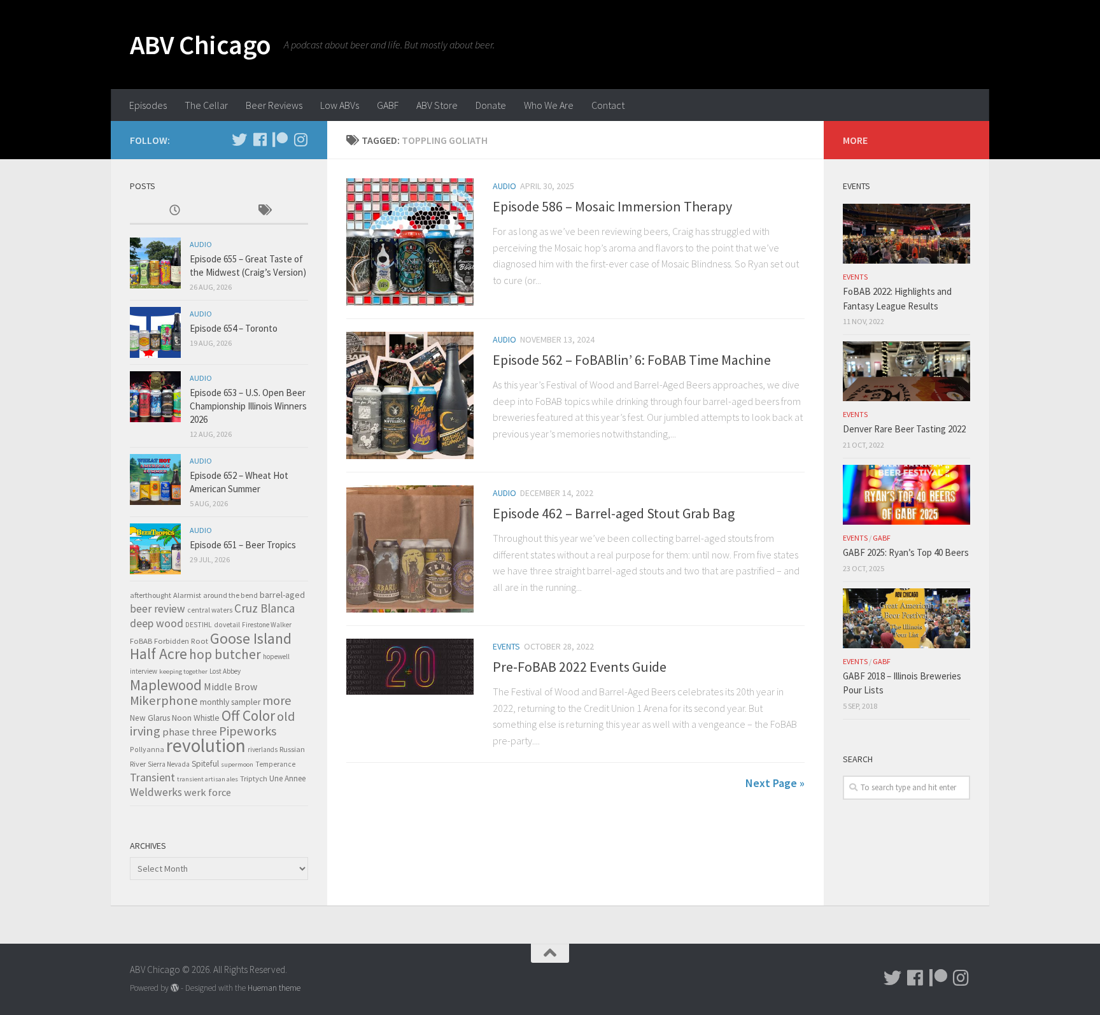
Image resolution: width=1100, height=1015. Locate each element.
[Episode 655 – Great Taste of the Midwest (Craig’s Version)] (155, 263)
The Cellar (206, 105)
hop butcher (225, 654)
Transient (152, 777)
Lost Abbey (225, 671)
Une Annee (287, 778)
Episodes (148, 105)
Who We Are (549, 105)
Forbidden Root (181, 640)
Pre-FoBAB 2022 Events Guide (579, 667)
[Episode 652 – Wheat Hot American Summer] (155, 479)
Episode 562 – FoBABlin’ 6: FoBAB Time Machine (632, 360)
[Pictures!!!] (300, 139)
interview (143, 671)
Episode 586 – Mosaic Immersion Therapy (612, 206)
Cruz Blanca (264, 608)
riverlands (263, 749)
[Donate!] (280, 139)
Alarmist (187, 595)
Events (506, 646)
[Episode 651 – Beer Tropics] (155, 548)
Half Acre (158, 654)
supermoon (237, 764)
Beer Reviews (274, 105)
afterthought (150, 595)
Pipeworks (247, 731)
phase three (189, 732)
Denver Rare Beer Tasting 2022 (904, 429)
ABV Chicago (200, 44)
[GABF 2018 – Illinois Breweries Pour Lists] (906, 618)
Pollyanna (147, 749)
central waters (209, 610)
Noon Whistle (196, 718)
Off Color (248, 715)
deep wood (156, 623)
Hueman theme (274, 988)
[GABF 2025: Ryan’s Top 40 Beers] (906, 495)
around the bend (230, 595)
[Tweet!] (239, 139)
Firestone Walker (267, 624)
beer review (157, 609)
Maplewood (166, 685)
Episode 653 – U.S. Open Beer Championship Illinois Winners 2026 (248, 406)
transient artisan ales (207, 779)
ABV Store (437, 105)
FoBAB (141, 640)
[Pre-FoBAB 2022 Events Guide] (410, 667)
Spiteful (205, 763)
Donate (491, 105)
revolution (206, 745)
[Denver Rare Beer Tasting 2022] (906, 371)
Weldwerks (156, 792)
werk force (207, 792)
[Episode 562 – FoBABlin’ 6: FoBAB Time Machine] (410, 395)
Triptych (253, 778)
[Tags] (263, 211)
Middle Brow (230, 686)
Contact (607, 105)
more (276, 700)
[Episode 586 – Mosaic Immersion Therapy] (410, 242)
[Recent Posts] (174, 211)
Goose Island (251, 638)
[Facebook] (259, 139)
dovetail (227, 624)
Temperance (275, 764)
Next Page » (775, 783)
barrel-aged (282, 594)
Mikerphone (164, 700)
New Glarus (150, 718)
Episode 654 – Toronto (234, 328)
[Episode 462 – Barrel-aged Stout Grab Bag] (410, 549)
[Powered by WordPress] (175, 988)
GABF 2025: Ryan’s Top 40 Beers (906, 552)
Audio (504, 186)
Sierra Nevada (169, 764)
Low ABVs (339, 105)
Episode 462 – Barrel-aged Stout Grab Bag (614, 513)
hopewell (276, 656)
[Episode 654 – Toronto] (155, 332)
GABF (387, 105)
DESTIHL (198, 624)
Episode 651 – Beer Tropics (243, 545)
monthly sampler (230, 702)
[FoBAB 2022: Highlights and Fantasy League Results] (906, 234)
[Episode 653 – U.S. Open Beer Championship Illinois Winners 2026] (155, 396)
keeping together (183, 671)
